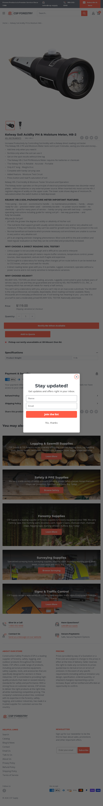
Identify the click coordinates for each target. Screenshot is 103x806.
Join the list (51, 414)
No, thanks (51, 423)
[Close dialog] (76, 377)
